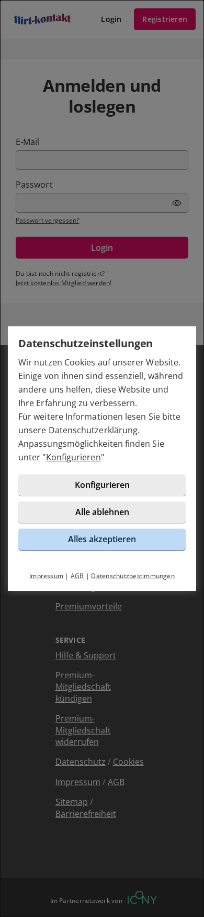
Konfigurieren (73, 457)
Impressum (46, 575)
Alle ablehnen (102, 512)
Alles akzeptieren (102, 539)
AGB (77, 575)
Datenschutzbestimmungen (133, 575)
